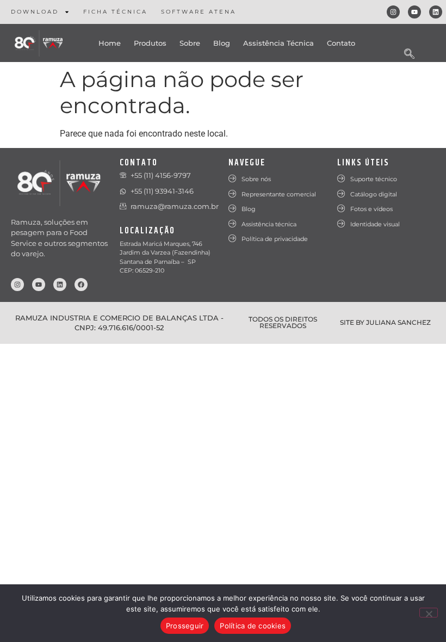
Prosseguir (185, 625)
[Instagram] (393, 11)
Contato (341, 43)
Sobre (189, 43)
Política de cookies (253, 625)
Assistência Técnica (278, 43)
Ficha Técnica (115, 11)
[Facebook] (81, 284)
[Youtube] (414, 11)
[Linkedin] (435, 11)
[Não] (428, 613)
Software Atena (198, 11)
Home (109, 43)
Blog (221, 43)
